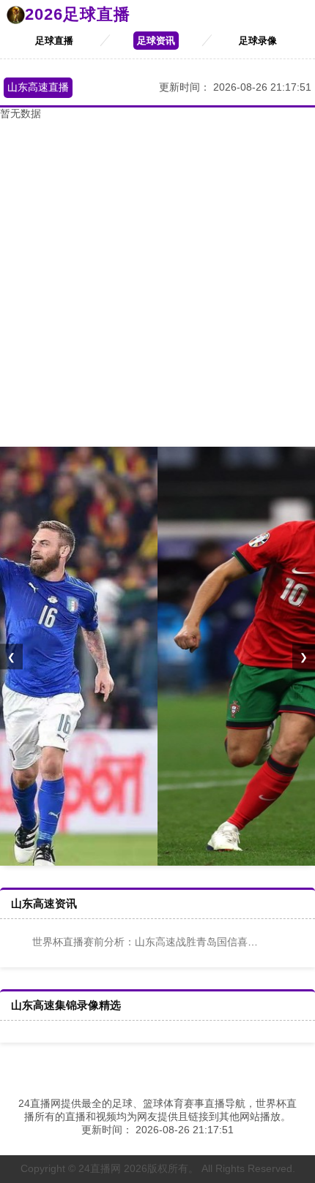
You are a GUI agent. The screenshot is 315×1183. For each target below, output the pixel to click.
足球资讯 (156, 40)
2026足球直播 (77, 14)
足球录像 (258, 40)
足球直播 (54, 40)
